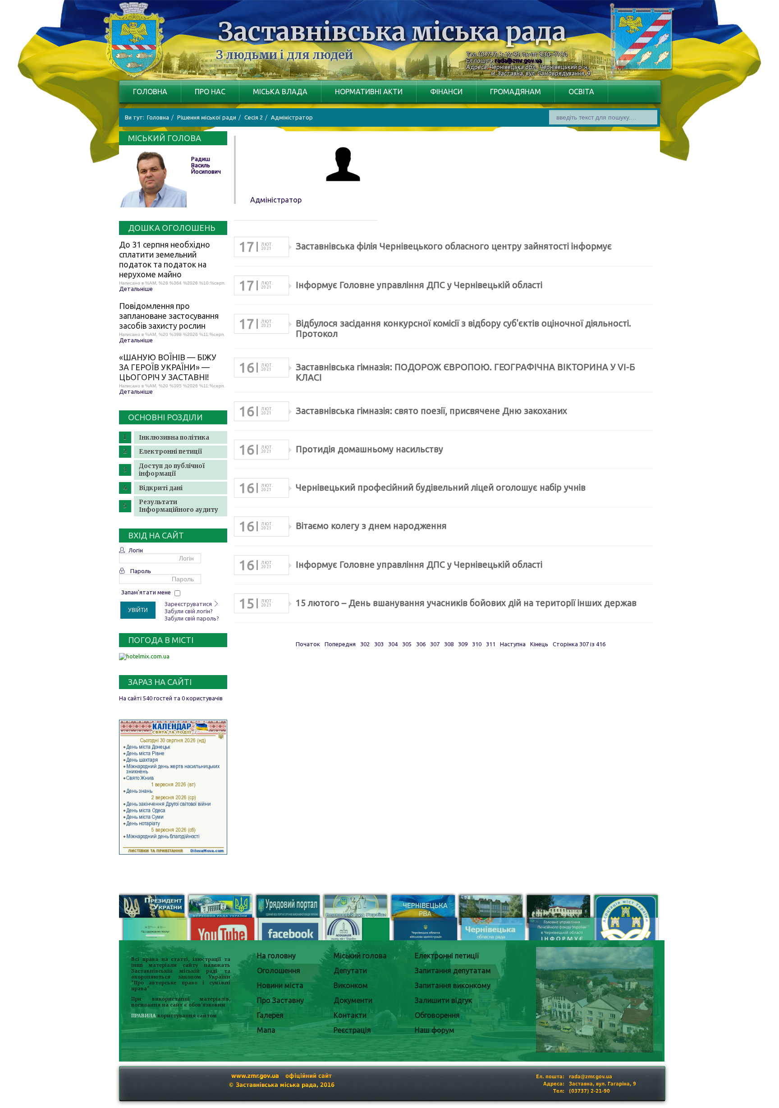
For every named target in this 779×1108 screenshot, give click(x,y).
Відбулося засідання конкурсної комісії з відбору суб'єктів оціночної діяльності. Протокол (463, 328)
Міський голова (360, 956)
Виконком (351, 985)
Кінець (539, 644)
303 (379, 644)
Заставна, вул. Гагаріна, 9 (602, 1084)
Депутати (350, 970)
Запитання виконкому (452, 985)
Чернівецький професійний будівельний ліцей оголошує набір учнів (441, 487)
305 (407, 644)
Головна (150, 91)
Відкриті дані (161, 488)
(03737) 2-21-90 (589, 1091)
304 (393, 644)
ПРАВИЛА (143, 1016)
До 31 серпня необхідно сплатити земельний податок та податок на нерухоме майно (164, 259)
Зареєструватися (189, 604)
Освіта (581, 91)
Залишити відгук (443, 1000)
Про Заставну (280, 1000)
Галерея (270, 1015)
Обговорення (437, 1015)
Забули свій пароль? (192, 618)
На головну (276, 956)
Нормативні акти (369, 91)
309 (462, 644)
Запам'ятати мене (146, 592)
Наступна (513, 644)
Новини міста (280, 985)
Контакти (350, 1015)
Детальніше (136, 288)
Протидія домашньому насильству (369, 449)
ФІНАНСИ (446, 91)
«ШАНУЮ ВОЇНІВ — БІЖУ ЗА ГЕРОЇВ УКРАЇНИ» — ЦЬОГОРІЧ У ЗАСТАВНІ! (167, 367)
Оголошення (278, 970)
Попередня (340, 644)
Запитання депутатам (453, 970)
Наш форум (434, 1030)
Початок (308, 644)
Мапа (266, 1030)
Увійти (138, 610)
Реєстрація (352, 1030)
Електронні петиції (170, 451)
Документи (353, 1000)
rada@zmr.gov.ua (518, 60)
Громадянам (515, 91)
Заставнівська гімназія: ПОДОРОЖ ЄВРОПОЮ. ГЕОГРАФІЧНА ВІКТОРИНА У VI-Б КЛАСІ (465, 372)
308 (449, 644)
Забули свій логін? (189, 611)
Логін (135, 550)
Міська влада (280, 91)
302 (365, 644)
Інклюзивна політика (174, 437)
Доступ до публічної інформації (172, 470)
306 (421, 644)
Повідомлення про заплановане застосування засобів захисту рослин (169, 315)
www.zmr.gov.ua (255, 1075)
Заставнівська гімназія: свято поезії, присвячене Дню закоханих (431, 411)
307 (435, 644)
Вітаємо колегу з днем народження (371, 526)
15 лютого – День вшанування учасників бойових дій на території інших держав (466, 603)
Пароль (140, 571)
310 (476, 644)
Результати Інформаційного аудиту (178, 506)
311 (490, 644)
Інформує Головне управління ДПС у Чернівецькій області (419, 285)
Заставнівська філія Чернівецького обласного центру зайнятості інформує (454, 246)
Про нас (210, 91)
